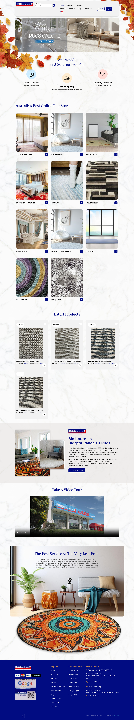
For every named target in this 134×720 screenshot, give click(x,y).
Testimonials (55, 703)
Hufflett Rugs (73, 674)
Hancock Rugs (74, 686)
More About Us (76, 470)
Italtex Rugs (72, 682)
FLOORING (90, 251)
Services (72, 9)
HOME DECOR (21, 251)
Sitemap (54, 707)
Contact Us (88, 9)
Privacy (53, 682)
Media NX (116, 715)
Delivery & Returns (58, 686)
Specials (70, 5)
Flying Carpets (74, 690)
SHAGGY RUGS (91, 154)
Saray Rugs (72, 678)
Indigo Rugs (72, 694)
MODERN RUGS (57, 154)
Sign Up (100, 9)
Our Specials (56, 300)
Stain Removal (56, 690)
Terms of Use (56, 699)
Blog (79, 9)
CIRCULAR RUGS (22, 300)
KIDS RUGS (55, 203)
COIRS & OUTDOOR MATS (61, 251)
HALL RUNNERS (92, 203)
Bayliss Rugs (73, 670)
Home (62, 5)
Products (79, 5)
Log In (109, 9)
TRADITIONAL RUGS (24, 154)
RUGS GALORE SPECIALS (25, 203)
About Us (63, 9)
